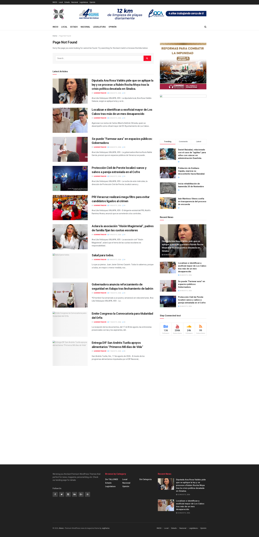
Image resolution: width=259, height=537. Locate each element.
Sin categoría (145, 479)
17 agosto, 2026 (115, 293)
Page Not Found (65, 36)
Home (55, 36)
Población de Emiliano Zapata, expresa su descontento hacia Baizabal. (191, 171)
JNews (61, 528)
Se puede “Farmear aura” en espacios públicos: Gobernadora (191, 284)
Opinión (92, 2)
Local (61, 2)
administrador (100, 93)
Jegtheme (105, 528)
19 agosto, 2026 (115, 205)
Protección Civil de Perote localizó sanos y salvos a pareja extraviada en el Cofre (192, 300)
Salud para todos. (103, 255)
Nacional (74, 2)
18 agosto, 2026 (115, 259)
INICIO (55, 2)
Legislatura (84, 2)
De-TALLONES (111, 479)
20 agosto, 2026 (115, 176)
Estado (67, 2)
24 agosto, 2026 (115, 118)
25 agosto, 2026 (115, 93)
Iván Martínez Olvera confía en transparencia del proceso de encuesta (192, 201)
